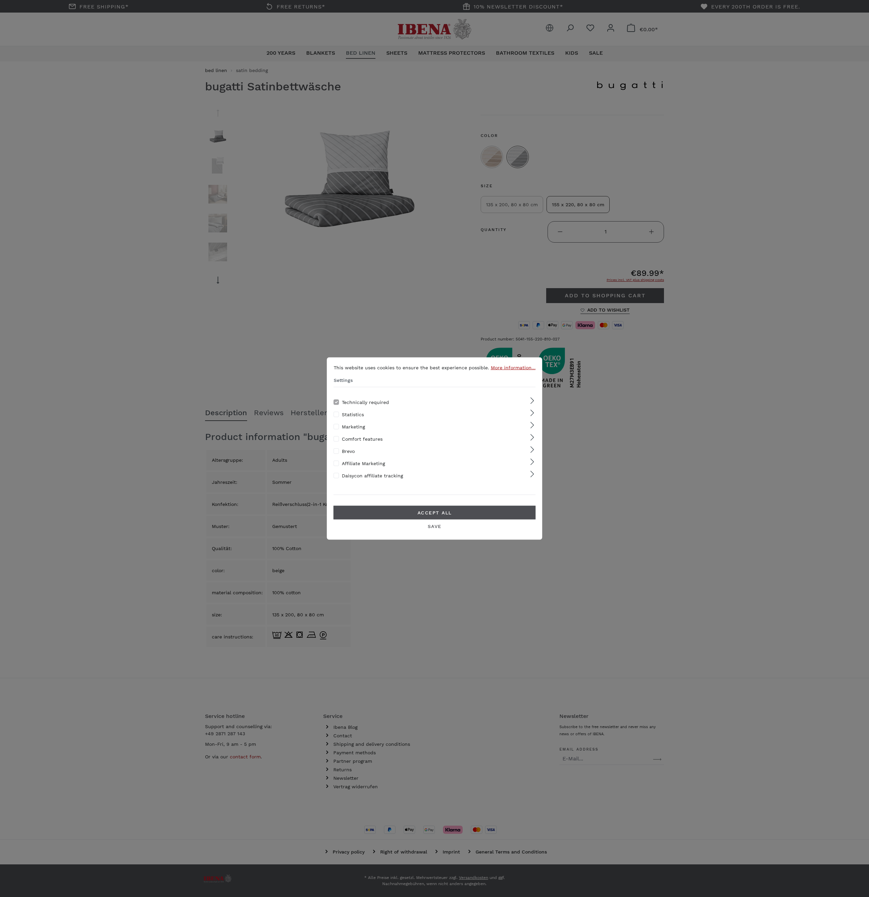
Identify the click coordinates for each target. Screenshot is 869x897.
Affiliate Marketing (363, 463)
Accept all (435, 512)
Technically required (365, 402)
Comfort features (362, 439)
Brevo (348, 451)
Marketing (353, 426)
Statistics (353, 414)
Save (435, 526)
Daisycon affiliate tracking (372, 475)
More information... (513, 367)
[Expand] (532, 401)
